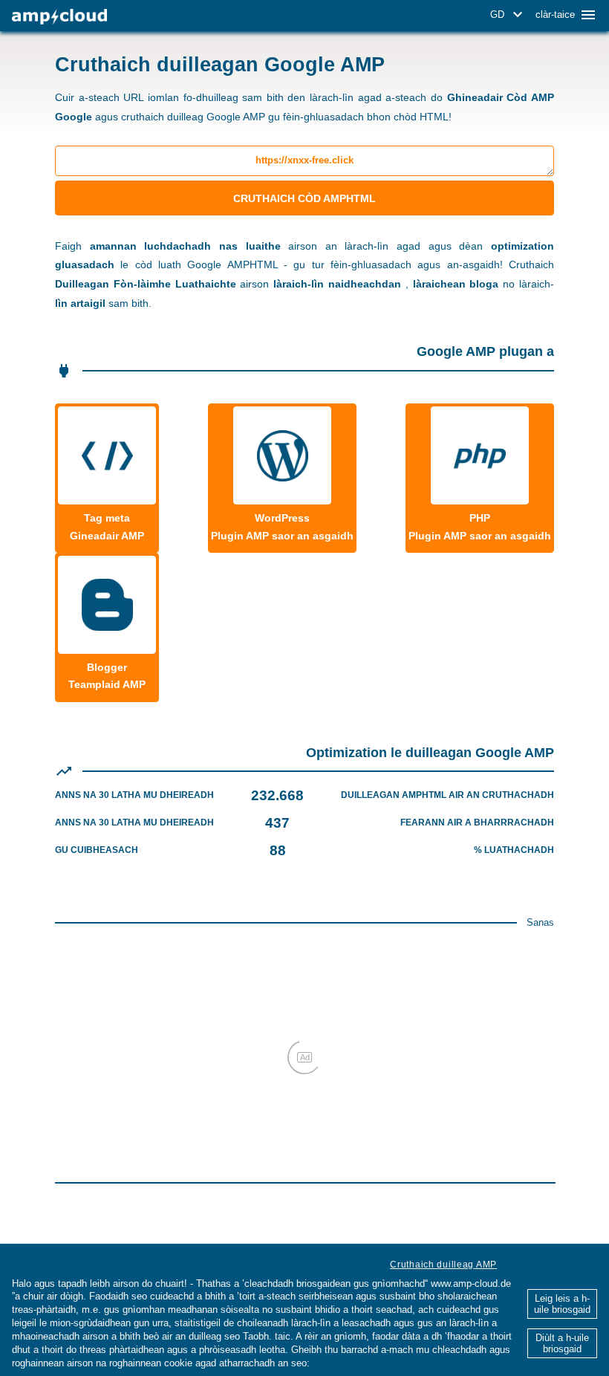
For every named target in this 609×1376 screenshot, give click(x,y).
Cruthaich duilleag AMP (443, 1264)
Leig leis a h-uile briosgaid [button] (562, 1304)
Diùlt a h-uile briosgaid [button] (562, 1343)
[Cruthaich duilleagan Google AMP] (59, 17)
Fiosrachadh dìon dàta (364, 1363)
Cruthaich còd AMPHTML (304, 198)
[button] (508, 15)
